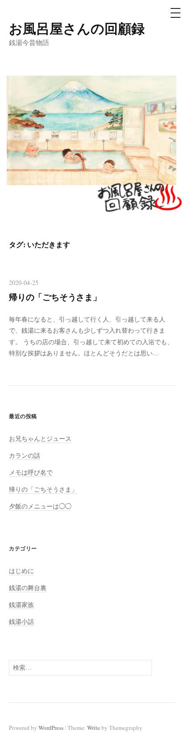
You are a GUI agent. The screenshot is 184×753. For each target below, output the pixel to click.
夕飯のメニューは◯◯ (40, 506)
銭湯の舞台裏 (27, 587)
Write (93, 728)
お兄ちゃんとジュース (40, 438)
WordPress (50, 728)
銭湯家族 (21, 604)
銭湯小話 (21, 621)
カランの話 (24, 455)
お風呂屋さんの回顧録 (77, 28)
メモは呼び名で (31, 472)
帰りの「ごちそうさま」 (55, 297)
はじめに (21, 570)
